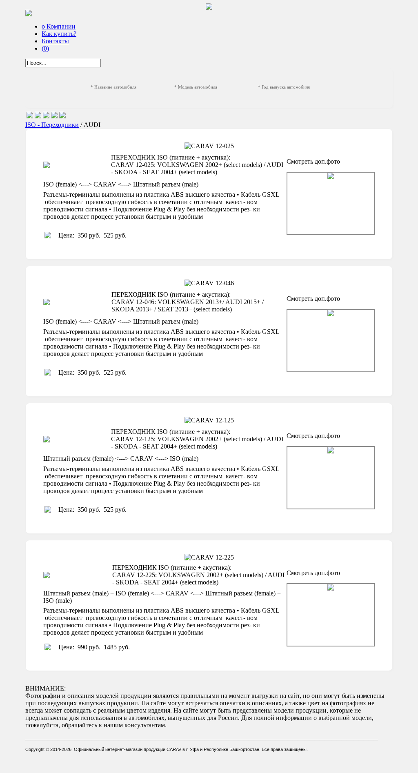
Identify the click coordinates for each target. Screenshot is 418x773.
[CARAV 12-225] (331, 614)
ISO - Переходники (52, 124)
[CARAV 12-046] (331, 340)
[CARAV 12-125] (331, 477)
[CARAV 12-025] (331, 203)
